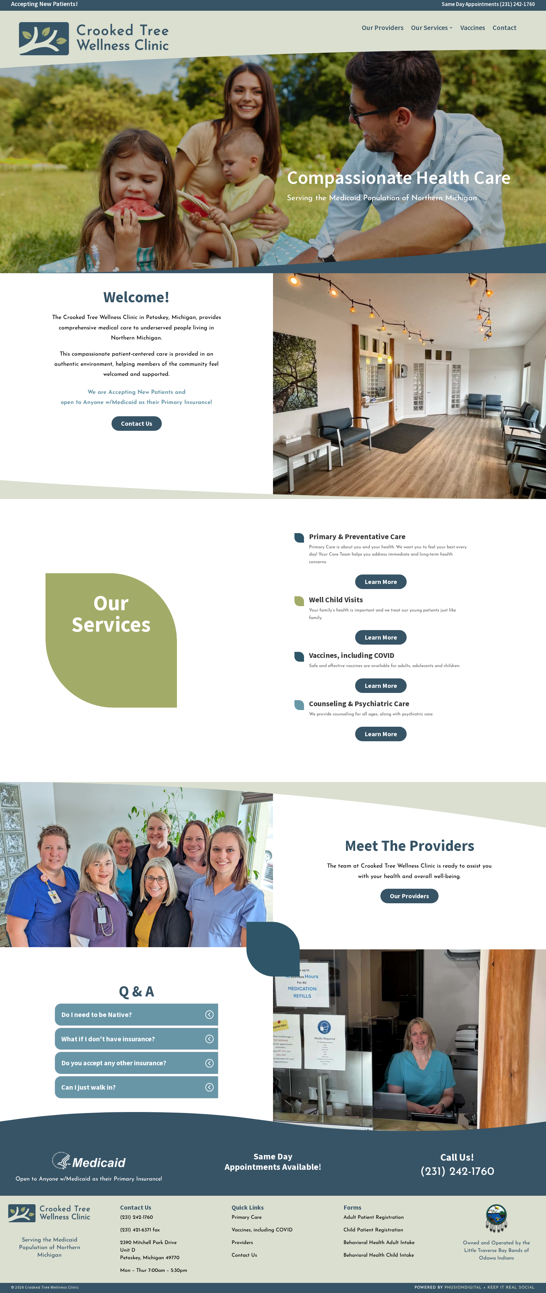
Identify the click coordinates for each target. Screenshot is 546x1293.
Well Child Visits (336, 599)
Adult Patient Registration (373, 1217)
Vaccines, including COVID (351, 655)
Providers (242, 1242)
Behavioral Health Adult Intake (379, 1242)
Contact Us (136, 423)
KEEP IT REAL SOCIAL (511, 1288)
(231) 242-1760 (517, 4)
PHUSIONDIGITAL (463, 1288)
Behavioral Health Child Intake (378, 1255)
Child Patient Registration (373, 1230)
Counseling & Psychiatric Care (359, 703)
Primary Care (247, 1217)
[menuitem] (382, 27)
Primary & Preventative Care (357, 536)
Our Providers (409, 896)
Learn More (381, 582)
